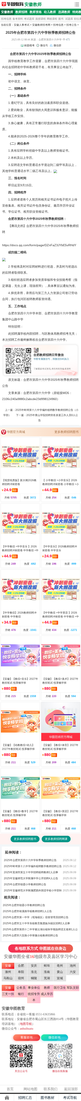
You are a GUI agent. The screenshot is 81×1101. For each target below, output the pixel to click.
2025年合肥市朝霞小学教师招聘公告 (25, 884)
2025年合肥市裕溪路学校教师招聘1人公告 (27, 911)
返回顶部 (71, 1089)
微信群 (57, 45)
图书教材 (47, 1097)
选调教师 (64, 12)
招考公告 (71, 24)
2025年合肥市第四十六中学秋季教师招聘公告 (30, 860)
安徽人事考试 (21, 24)
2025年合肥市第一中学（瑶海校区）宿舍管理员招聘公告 (35, 917)
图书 (61, 18)
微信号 (44, 45)
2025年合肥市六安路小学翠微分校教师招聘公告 (30, 935)
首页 (10, 1089)
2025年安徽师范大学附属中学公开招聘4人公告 (31, 878)
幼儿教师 (50, 12)
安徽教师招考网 (41, 24)
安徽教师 (33, 4)
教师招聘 (21, 12)
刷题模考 (29, 45)
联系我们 (50, 1089)
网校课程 (52, 18)
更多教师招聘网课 (56, 839)
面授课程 (40, 18)
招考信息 (6, 18)
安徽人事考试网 (12, 4)
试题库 (69, 18)
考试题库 (29, 18)
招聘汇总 (25, 1097)
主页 (7, 1097)
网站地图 (30, 1089)
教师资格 (36, 12)
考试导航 (70, 1097)
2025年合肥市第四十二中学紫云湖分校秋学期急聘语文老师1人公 (40, 929)
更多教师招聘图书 (66, 432)
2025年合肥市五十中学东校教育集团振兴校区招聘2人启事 (36, 923)
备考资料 (18, 18)
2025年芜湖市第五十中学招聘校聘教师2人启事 (31, 872)
